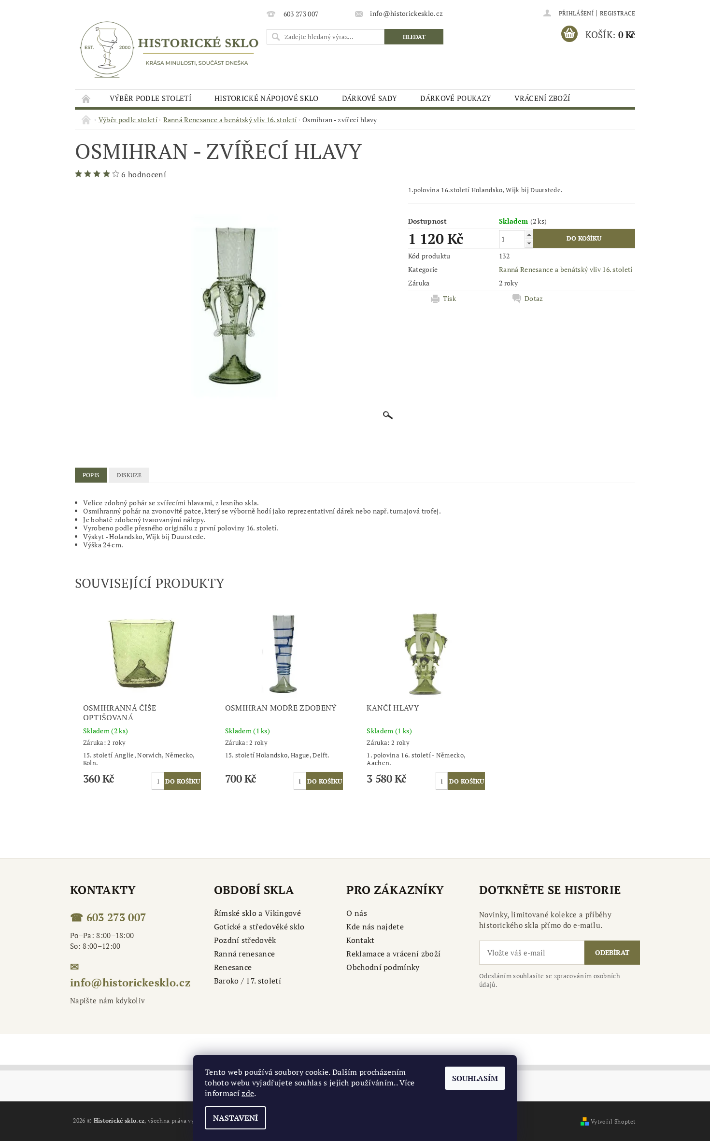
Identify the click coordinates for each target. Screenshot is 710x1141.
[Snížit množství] (529, 243)
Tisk (449, 298)
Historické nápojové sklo (266, 98)
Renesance (233, 967)
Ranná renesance (244, 953)
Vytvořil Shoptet (613, 1121)
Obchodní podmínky (382, 967)
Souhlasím (475, 1078)
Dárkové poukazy (455, 98)
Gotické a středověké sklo (259, 926)
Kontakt (360, 940)
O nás (356, 913)
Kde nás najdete (375, 926)
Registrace (617, 13)
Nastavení (235, 1117)
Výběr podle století (150, 98)
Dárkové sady (370, 98)
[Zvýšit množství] (529, 234)
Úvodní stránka (86, 98)
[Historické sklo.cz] (169, 49)
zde (247, 1093)
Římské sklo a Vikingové (257, 913)
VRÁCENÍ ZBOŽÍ (542, 98)
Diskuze (129, 475)
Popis (91, 475)
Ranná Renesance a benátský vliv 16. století (566, 269)
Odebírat (612, 952)
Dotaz (534, 298)
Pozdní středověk (245, 940)
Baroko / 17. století (247, 980)
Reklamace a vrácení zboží (393, 953)
